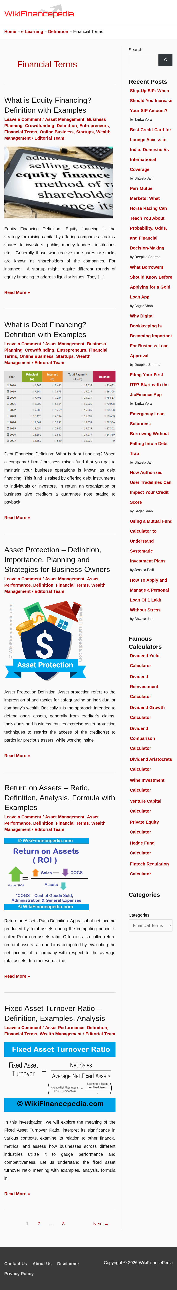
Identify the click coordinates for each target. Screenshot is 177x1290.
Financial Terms (20, 131)
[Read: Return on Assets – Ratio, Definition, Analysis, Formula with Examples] (46, 873)
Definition (67, 125)
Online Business (57, 131)
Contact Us (15, 1263)
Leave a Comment (22, 119)
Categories (139, 915)
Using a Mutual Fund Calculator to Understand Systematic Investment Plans (151, 541)
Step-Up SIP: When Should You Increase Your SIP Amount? (151, 100)
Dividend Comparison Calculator (142, 738)
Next (101, 1223)
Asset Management (64, 119)
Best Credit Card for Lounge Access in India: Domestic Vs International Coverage (150, 149)
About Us (42, 1263)
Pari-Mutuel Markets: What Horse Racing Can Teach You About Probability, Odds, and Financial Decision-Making (148, 218)
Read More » (17, 293)
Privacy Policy (19, 1273)
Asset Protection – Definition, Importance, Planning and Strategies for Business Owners (57, 559)
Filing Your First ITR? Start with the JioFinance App (149, 384)
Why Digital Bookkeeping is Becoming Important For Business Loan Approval (151, 336)
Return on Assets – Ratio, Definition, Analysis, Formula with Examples (59, 797)
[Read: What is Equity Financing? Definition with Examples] (58, 182)
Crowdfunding (39, 125)
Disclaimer (68, 1263)
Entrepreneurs (94, 125)
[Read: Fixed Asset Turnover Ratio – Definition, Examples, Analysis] (59, 1076)
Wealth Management (61, 1033)
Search (135, 49)
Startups (85, 131)
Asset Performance (64, 1027)
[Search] (165, 60)
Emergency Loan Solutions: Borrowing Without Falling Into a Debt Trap (149, 433)
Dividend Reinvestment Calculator (144, 686)
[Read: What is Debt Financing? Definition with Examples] (59, 406)
